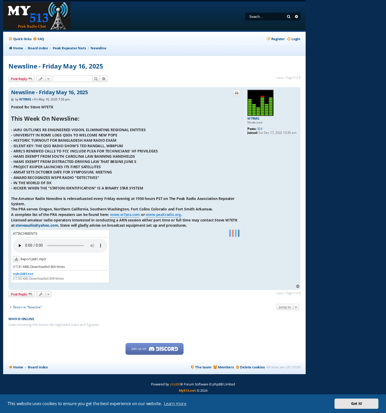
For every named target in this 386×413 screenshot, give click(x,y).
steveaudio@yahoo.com (36, 225)
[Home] (36, 16)
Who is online (21, 319)
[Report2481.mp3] (16, 259)
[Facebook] (230, 233)
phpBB (175, 384)
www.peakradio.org (163, 214)
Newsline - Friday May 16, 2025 (55, 66)
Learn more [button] (175, 403)
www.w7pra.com (125, 214)
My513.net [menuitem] (187, 390)
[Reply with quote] (236, 93)
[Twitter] (236, 233)
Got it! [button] (356, 403)
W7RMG (253, 118)
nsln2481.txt (23, 274)
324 (259, 129)
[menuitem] (38, 39)
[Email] (238, 233)
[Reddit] (233, 233)
